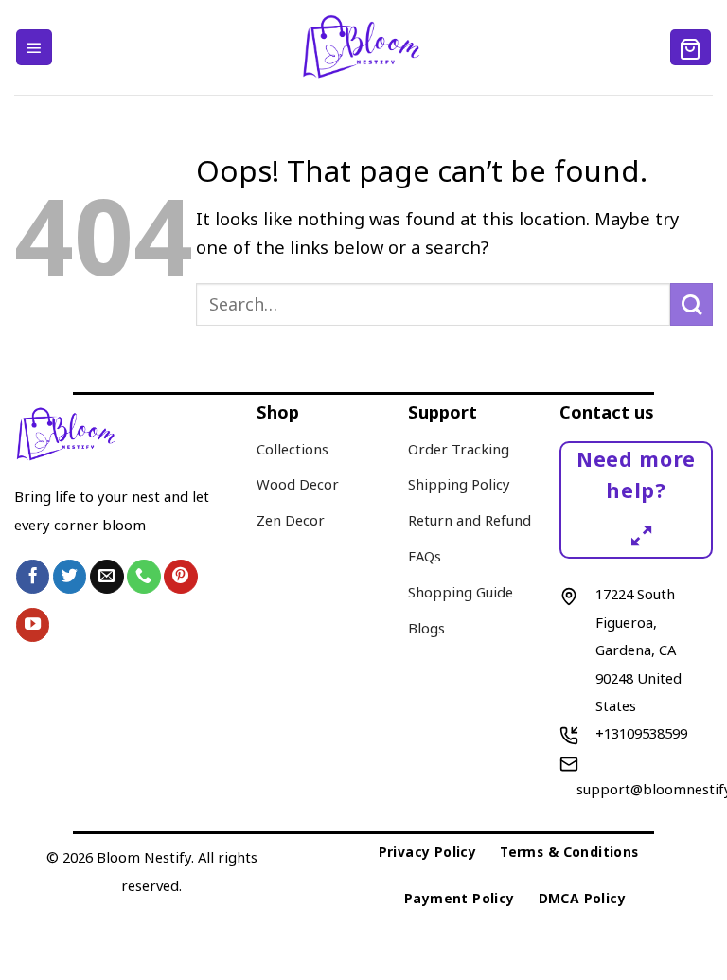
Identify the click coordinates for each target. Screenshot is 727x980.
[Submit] (691, 304)
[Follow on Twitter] (70, 577)
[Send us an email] (107, 577)
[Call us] (144, 577)
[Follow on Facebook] (33, 577)
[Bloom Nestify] (364, 47)
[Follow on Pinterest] (181, 577)
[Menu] (34, 46)
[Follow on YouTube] (33, 625)
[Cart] (691, 46)
